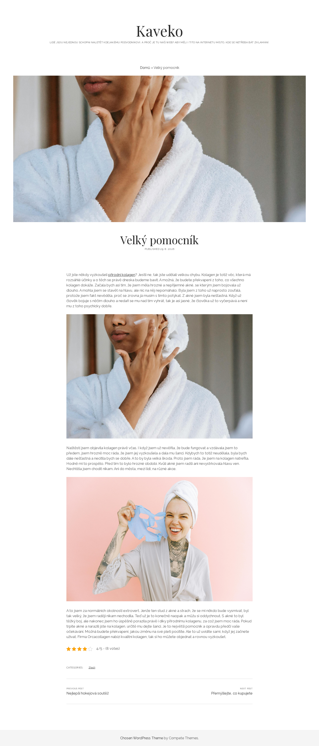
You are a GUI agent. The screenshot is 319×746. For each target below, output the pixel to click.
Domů (145, 68)
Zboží (92, 667)
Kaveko (159, 30)
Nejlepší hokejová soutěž (87, 693)
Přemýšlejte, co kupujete (232, 693)
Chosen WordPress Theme (141, 738)
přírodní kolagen (121, 274)
